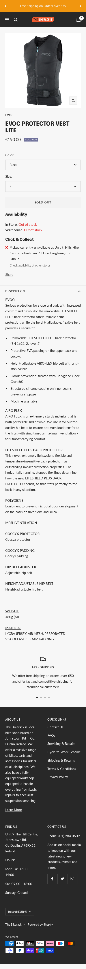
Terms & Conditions (61, 769)
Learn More (13, 810)
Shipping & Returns (61, 760)
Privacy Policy (57, 777)
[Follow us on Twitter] (62, 879)
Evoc (9, 115)
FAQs (51, 735)
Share (9, 274)
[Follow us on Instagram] (72, 879)
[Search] (16, 20)
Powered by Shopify (40, 924)
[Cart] (78, 20)
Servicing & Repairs (61, 743)
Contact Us (55, 727)
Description (15, 291)
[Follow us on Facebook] (52, 879)
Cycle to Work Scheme (64, 752)
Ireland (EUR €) (17, 911)
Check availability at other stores (30, 265)
